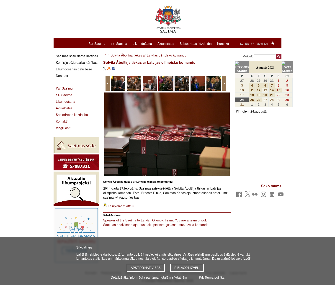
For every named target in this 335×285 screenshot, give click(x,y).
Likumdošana (142, 43)
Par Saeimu (96, 43)
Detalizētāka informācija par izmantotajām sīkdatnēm (149, 277)
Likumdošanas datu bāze (74, 69)
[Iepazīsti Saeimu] (76, 235)
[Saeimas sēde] (76, 145)
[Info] (76, 162)
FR (253, 43)
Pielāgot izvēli (187, 268)
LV (241, 43)
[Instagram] (264, 196)
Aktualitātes (165, 43)
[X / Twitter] (247, 195)
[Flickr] (255, 196)
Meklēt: (248, 56)
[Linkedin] (272, 196)
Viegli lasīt (262, 43)
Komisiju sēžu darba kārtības (77, 62)
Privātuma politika (211, 277)
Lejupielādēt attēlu (121, 206)
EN (247, 43)
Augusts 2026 (265, 67)
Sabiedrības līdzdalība (196, 43)
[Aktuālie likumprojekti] (76, 189)
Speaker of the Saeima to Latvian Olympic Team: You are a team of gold (155, 220)
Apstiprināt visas (146, 268)
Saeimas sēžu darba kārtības (77, 56)
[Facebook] (239, 196)
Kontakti (223, 43)
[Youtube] (281, 196)
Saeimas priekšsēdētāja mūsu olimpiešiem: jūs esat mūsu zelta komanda (156, 224)
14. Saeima (119, 43)
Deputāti (62, 75)
